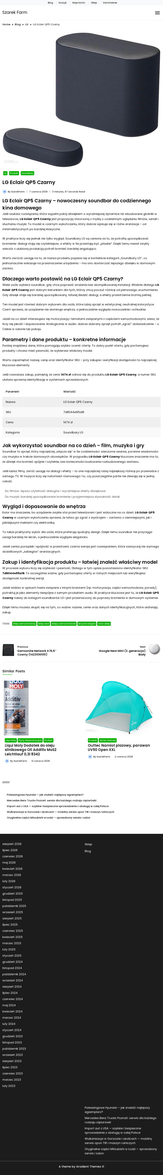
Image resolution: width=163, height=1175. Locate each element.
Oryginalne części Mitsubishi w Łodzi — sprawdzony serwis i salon (48, 817)
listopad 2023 (12, 1042)
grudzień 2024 (12, 962)
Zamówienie (110, 2)
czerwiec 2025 (12, 931)
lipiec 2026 (10, 850)
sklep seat (43, 623)
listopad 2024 (12, 968)
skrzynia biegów (87, 623)
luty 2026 (8, 881)
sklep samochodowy (24, 623)
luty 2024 (8, 1024)
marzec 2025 (11, 943)
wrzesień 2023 (12, 1055)
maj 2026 (9, 863)
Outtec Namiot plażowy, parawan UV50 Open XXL (119, 747)
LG (5, 173)
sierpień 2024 (12, 987)
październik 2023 (14, 1049)
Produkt (14, 173)
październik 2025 (14, 906)
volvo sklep (104, 623)
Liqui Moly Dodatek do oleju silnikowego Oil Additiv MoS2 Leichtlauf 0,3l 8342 (31, 750)
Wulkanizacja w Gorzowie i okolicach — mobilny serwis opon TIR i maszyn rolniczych (60, 812)
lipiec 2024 (10, 993)
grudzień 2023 (12, 1036)
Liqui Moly (11, 740)
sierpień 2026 (11, 844)
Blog (50, 2)
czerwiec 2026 (12, 856)
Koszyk (63, 2)
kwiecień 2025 (12, 937)
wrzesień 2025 (12, 912)
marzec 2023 (11, 1080)
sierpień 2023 (11, 1061)
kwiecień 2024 (12, 1011)
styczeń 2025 (11, 956)
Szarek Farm (14, 12)
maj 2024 (9, 1005)
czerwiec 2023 (12, 1073)
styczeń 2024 (11, 1030)
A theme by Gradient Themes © (81, 1166)
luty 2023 (8, 1086)
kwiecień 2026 (12, 869)
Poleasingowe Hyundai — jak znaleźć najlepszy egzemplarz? (45, 795)
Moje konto (78, 2)
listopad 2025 (12, 900)
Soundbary (27, 173)
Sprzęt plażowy (107, 740)
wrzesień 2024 (12, 980)
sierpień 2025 (12, 918)
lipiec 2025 (10, 925)
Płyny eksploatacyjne (30, 740)
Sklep (94, 2)
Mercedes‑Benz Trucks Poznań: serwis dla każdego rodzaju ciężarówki (51, 800)
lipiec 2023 (10, 1067)
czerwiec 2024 (12, 999)
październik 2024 (14, 974)
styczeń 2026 (11, 887)
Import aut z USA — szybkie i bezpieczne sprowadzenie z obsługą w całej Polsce (58, 806)
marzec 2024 (11, 1018)
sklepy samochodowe (64, 623)
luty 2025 (8, 949)
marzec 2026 (11, 875)
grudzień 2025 (12, 894)
